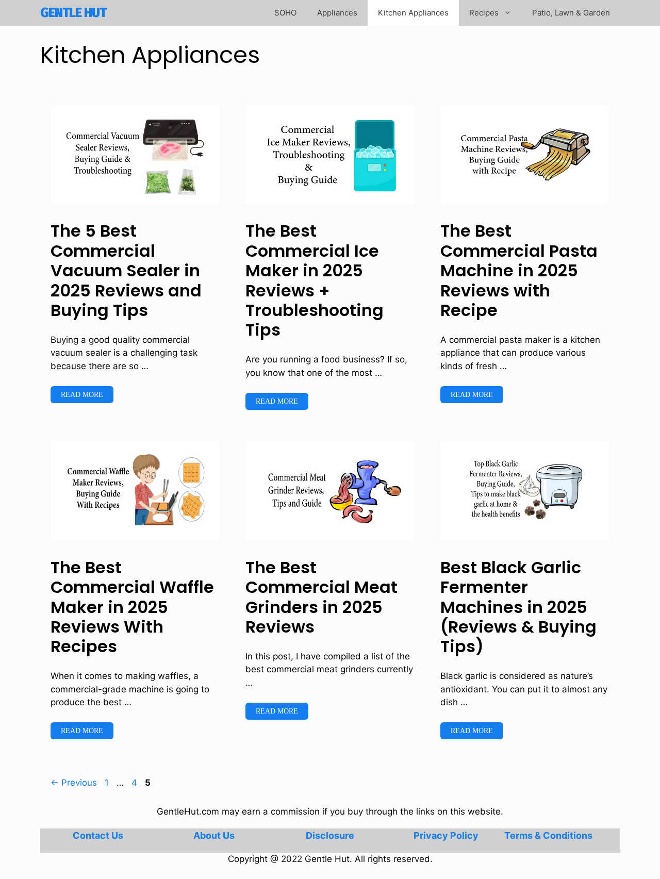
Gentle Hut (73, 13)
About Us (214, 835)
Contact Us (98, 835)
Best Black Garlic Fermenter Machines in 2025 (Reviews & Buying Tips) (518, 607)
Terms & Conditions (548, 835)
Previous (74, 782)
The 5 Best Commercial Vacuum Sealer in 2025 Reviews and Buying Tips (126, 270)
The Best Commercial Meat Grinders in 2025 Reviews (321, 597)
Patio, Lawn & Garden (571, 13)
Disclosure (330, 835)
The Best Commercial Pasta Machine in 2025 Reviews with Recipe (519, 270)
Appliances (337, 13)
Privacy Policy (446, 835)
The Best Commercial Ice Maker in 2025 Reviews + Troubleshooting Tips (314, 280)
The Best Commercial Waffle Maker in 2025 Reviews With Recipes (132, 607)
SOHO (285, 13)
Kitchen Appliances (413, 13)
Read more (82, 395)
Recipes (484, 13)
